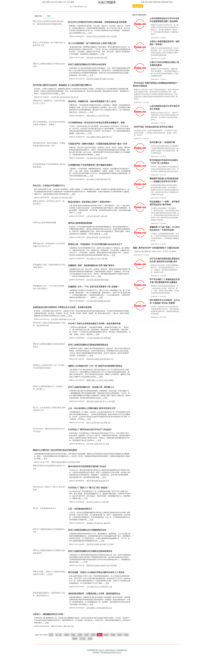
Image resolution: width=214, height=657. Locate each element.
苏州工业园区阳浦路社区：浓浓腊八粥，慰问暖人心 (91, 387)
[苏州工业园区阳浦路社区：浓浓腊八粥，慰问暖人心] (49, 387)
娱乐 (147, 2)
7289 (86, 634)
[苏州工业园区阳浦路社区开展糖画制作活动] (49, 530)
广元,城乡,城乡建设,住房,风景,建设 (98, 338)
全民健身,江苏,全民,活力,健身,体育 (98, 523)
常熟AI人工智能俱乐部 (118, 650)
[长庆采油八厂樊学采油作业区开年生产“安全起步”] (49, 429)
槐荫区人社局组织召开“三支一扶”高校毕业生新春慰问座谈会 (95, 365)
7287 (73, 634)
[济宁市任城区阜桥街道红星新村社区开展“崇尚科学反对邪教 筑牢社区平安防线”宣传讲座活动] (140, 264)
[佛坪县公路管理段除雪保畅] (44, 222)
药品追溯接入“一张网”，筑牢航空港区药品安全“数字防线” (165, 203)
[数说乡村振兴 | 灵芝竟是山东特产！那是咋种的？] (49, 202)
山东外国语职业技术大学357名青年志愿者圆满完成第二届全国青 (164, 20)
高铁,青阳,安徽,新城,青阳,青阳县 (97, 279)
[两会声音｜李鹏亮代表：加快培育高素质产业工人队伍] (49, 101)
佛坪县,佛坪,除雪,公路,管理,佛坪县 (98, 237)
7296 (75, 638)
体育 (143, 2)
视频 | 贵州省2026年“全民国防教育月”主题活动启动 (156, 247)
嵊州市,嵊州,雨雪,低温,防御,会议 (97, 480)
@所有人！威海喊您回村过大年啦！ (49, 614)
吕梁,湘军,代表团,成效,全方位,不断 (63, 319)
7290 (93, 634)
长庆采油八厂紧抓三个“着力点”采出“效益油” (88, 487)
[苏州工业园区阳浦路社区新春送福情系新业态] (49, 345)
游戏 (163, 2)
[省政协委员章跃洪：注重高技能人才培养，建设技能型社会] (49, 594)
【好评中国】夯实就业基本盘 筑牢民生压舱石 (153, 126)
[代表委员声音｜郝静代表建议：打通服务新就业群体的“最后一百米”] (49, 144)
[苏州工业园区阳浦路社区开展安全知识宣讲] (49, 64)
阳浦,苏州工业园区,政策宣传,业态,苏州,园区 (101, 565)
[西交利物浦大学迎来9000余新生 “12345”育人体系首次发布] (140, 165)
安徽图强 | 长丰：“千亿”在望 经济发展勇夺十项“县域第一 (93, 286)
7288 (80, 634)
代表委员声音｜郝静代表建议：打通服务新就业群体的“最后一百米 (97, 143)
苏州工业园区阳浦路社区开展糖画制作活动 (87, 529)
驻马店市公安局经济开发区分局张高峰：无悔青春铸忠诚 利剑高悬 (97, 22)
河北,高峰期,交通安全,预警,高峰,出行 (99, 137)
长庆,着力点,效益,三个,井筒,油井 (97, 502)
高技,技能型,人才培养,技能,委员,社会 (99, 608)
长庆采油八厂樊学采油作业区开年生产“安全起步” (90, 429)
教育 (167, 2)
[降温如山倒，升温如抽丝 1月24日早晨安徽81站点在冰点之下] (49, 244)
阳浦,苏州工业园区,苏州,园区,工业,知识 (100, 79)
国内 (44, 2)
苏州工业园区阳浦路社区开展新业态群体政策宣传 (90, 551)
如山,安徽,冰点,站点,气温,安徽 (96, 258)
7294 (119, 634)
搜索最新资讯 (138, 6)
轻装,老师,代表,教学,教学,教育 (96, 57)
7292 (106, 634)
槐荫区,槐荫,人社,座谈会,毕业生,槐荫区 (100, 380)
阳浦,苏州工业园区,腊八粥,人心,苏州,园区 (100, 401)
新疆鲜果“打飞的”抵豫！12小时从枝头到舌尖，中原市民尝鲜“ (165, 228)
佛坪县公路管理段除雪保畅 (80, 222)
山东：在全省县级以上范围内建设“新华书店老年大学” (92, 408)
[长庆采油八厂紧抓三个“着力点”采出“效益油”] (49, 488)
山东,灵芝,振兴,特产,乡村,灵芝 (96, 216)
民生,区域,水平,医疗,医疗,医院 (61, 197)
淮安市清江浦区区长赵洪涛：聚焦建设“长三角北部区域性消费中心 (62, 85)
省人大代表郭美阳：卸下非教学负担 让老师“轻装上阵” (92, 43)
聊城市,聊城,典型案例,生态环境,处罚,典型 (65, 462)
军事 (155, 2)
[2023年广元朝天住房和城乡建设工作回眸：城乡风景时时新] (49, 324)
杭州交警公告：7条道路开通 (162, 142)
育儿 (171, 2)
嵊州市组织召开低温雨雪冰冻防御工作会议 (87, 466)
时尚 (56, 2)
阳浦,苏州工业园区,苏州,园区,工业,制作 (100, 544)
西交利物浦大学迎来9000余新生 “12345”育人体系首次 (164, 161)
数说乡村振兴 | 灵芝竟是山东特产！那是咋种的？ (90, 201)
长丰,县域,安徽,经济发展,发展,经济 (98, 301)
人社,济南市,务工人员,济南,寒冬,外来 (99, 586)
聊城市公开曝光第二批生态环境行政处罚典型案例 (55, 450)
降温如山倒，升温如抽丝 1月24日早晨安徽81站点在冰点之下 (95, 244)
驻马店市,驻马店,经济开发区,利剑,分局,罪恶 (101, 36)
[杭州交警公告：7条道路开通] (140, 147)
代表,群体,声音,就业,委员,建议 (96, 158)
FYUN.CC (101, 650)
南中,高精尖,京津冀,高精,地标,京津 (98, 179)
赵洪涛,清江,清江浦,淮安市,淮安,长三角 (64, 97)
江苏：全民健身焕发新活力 (80, 508)
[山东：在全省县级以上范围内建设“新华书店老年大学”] (49, 408)
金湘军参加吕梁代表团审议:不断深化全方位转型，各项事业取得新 (62, 307)
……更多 (88, 32)
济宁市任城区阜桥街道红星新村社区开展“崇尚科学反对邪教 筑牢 (165, 260)
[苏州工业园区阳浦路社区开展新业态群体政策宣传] (49, 551)
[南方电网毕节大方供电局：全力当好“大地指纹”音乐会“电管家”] (140, 305)
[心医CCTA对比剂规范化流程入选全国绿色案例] (140, 67)
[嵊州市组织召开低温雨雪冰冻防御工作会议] (49, 466)
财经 (151, 2)
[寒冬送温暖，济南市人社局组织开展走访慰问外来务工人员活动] (49, 572)
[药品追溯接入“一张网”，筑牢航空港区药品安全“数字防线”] (140, 207)
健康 (72, 2)
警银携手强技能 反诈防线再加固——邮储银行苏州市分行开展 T (164, 180)
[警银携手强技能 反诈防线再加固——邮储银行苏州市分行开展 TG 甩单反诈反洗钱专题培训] (140, 184)
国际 (48, 2)
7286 (66, 634)
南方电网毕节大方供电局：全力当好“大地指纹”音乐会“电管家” (165, 301)
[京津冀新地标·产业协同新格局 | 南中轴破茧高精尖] (49, 165)
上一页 (58, 634)
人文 (64, 2)
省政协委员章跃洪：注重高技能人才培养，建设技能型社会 (94, 593)
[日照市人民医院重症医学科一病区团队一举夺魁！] (140, 47)
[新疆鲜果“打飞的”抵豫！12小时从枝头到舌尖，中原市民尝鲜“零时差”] (140, 232)
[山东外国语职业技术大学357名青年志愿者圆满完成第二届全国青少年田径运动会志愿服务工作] (140, 23)
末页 (90, 638)
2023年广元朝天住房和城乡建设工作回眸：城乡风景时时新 (94, 323)
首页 (51, 634)
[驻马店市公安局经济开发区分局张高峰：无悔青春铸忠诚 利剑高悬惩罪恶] (49, 22)
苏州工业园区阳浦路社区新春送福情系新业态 (88, 344)
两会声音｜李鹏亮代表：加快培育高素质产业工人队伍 (92, 101)
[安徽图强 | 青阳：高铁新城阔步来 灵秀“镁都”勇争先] (49, 265)
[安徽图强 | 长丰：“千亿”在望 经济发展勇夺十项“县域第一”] (49, 287)
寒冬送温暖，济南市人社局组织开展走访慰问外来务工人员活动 (96, 572)
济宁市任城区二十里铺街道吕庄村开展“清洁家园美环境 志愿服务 (165, 281)
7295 (126, 634)
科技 (159, 2)
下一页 (82, 638)
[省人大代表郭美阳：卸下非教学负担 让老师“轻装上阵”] (49, 43)
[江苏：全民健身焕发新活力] (44, 508)
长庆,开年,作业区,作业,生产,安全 (97, 444)
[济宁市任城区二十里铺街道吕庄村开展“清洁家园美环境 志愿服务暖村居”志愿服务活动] (140, 284)
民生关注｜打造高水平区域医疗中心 (49, 185)
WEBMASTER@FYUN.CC (112, 652)
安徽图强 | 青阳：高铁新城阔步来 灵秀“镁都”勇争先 (91, 265)
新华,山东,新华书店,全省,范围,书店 (98, 422)
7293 (113, 634)
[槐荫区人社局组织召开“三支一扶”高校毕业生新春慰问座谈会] (49, 366)
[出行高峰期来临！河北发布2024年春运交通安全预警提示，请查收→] (49, 123)
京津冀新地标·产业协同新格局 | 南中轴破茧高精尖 (90, 164)
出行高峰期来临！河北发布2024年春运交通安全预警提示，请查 (96, 122)
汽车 (68, 2)
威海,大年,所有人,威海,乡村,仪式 (62, 626)
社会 (52, 2)
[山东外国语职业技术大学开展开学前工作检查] (140, 111)
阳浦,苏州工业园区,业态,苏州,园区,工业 (100, 359)
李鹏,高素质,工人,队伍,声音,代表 (97, 115)
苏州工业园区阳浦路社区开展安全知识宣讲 (87, 64)
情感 (60, 2)
